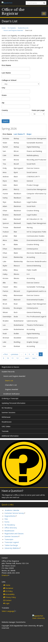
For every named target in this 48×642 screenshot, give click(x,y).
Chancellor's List (11, 385)
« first (5, 354)
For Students (12, 28)
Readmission (6, 422)
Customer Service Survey (14, 513)
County (5, 110)
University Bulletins (12, 548)
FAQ (6, 519)
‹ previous (14, 354)
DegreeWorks (10, 516)
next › (27, 358)
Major (29, 134)
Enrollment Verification (11, 394)
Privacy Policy (10, 597)
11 (13, 358)
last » (34, 358)
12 (17, 358)
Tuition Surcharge (11, 545)
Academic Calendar (12, 510)
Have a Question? (12, 491)
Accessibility (10, 594)
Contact (8, 600)
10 (8, 358)
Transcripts (8, 539)
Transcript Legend (11, 542)
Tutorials (5, 431)
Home (4, 28)
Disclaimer (9, 588)
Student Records (23, 28)
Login (7, 603)
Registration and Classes (14, 533)
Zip (3, 103)
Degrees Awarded (11, 389)
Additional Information (10, 436)
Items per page (38, 110)
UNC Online (6, 426)
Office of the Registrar (13, 11)
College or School (9, 80)
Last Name (6, 73)
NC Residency (7, 408)
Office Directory (10, 528)
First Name (6, 65)
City (3, 88)
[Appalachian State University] (12, 3)
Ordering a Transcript (10, 398)
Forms (6, 522)
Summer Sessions (8, 412)
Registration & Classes (10, 367)
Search (5, 121)
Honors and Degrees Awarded (13, 30)
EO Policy (9, 591)
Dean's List (9, 381)
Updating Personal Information (13, 403)
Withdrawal (6, 417)
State (4, 95)
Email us (5, 575)
